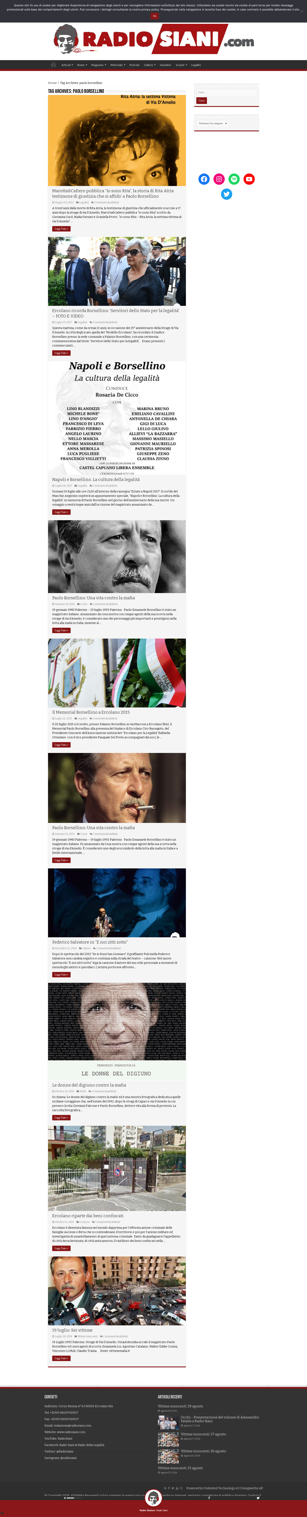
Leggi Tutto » (61, 228)
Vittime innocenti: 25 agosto (180, 1468)
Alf (261, 1488)
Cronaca (84, 1222)
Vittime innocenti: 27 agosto (203, 1434)
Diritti (83, 1091)
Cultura (86, 948)
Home (53, 64)
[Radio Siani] (153, 39)
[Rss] (165, 1488)
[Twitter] (173, 1488)
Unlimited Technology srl (221, 1488)
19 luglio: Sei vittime (72, 1330)
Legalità (196, 65)
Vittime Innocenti (87, 1336)
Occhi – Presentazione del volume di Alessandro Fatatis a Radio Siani (220, 1419)
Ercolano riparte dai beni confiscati (88, 1215)
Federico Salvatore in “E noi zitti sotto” (90, 942)
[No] (302, 11)
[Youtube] (177, 1488)
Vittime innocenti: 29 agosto (180, 1406)
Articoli (65, 65)
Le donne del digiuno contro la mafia (89, 1085)
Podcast (134, 65)
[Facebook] (169, 1488)
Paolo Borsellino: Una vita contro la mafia (93, 597)
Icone (83, 604)
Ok (154, 16)
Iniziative (165, 65)
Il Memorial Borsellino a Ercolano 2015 (91, 712)
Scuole (180, 65)
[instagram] (181, 1488)
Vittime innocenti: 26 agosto (203, 1451)
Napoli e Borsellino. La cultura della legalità (96, 479)
